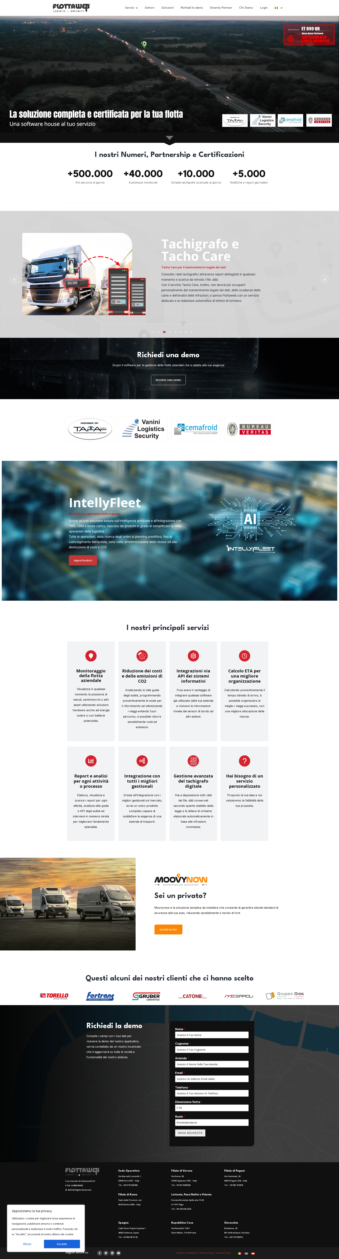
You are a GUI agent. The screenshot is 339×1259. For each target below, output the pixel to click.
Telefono (182, 1087)
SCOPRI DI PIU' (168, 929)
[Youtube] (118, 1253)
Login (264, 7)
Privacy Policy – (208, 1253)
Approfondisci (83, 560)
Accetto (62, 1244)
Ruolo (180, 1116)
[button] (148, 332)
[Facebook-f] (99, 1253)
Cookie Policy (223, 1253)
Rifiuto (27, 1244)
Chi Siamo (246, 7)
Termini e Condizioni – (188, 1253)
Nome (180, 1029)
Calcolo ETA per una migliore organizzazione (244, 676)
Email (180, 1073)
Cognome (183, 1043)
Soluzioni (167, 7)
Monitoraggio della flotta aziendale (91, 675)
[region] (46, 1228)
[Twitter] (106, 1253)
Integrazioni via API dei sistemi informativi (193, 676)
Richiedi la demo (192, 7)
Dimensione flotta (189, 1102)
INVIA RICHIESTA (190, 1133)
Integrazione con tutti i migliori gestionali (142, 781)
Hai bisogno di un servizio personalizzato (244, 781)
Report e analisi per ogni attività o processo (91, 781)
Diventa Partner (221, 7)
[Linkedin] (112, 1253)
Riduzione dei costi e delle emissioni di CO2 (142, 676)
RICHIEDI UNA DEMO (168, 380)
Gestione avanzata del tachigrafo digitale (193, 781)
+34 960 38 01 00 (130, 1237)
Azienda (182, 1058)
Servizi (129, 7)
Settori (149, 7)
